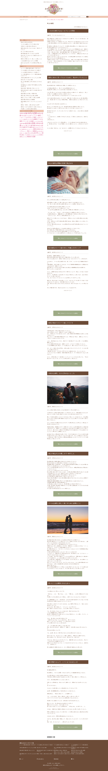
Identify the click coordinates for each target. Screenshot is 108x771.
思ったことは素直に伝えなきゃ (59, 583)
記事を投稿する (41, 759)
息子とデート (25, 131)
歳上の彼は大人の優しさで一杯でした (61, 453)
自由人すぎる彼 (24, 136)
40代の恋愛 (23, 115)
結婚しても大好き (25, 134)
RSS (73, 759)
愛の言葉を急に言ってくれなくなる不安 (30, 53)
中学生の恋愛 (40, 121)
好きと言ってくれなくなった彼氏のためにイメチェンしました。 (31, 56)
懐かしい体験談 (32, 131)
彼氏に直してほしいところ (29, 129)
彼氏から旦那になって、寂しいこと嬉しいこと (31, 58)
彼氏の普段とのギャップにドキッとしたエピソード (31, 102)
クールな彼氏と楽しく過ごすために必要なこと (64, 503)
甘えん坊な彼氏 (32, 133)
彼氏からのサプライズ (37, 127)
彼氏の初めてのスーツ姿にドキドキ (60, 323)
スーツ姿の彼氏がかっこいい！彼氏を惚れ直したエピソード (31, 75)
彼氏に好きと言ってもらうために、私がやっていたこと (67, 77)
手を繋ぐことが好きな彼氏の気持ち (29, 108)
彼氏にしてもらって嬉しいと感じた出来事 (30, 97)
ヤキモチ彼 (35, 121)
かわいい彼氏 (32, 117)
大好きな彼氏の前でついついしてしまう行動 (31, 77)
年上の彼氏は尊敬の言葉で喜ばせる (60, 163)
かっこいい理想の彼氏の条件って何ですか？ (31, 68)
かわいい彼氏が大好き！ (24, 16)
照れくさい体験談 (24, 133)
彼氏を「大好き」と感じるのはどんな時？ (30, 104)
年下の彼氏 (29, 127)
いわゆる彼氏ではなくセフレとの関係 (61, 31)
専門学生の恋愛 (39, 125)
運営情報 (56, 759)
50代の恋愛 (28, 115)
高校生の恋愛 (31, 136)
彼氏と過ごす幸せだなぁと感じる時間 (29, 95)
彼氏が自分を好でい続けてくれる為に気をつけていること (31, 91)
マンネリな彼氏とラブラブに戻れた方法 (30, 44)
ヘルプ (22, 759)
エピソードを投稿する (44, 16)
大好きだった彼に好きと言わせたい (29, 46)
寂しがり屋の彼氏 (31, 125)
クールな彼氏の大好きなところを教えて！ (30, 72)
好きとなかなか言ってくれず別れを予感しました (31, 63)
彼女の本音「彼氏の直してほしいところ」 (30, 88)
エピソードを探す (34, 16)
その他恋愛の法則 (39, 117)
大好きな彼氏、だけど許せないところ (61, 373)
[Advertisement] (67, 140)
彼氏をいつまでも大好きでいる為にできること (31, 106)
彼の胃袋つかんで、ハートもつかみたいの (63, 662)
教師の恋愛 (38, 131)
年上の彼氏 (23, 127)
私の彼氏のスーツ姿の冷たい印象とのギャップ (64, 248)
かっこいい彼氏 (35, 115)
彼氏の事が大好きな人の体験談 (28, 99)
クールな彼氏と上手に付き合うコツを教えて (31, 70)
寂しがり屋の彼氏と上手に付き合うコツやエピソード (31, 82)
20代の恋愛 (32, 113)
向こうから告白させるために (27, 51)
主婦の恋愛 (22, 123)
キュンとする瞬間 (31, 119)
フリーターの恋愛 (28, 121)
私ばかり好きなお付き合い (27, 42)
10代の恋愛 (23, 113)
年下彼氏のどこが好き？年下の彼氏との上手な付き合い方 (31, 85)
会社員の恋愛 (30, 123)
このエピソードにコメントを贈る (69, 68)
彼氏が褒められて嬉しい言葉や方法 (29, 93)
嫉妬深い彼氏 (23, 125)
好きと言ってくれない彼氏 (27, 79)
